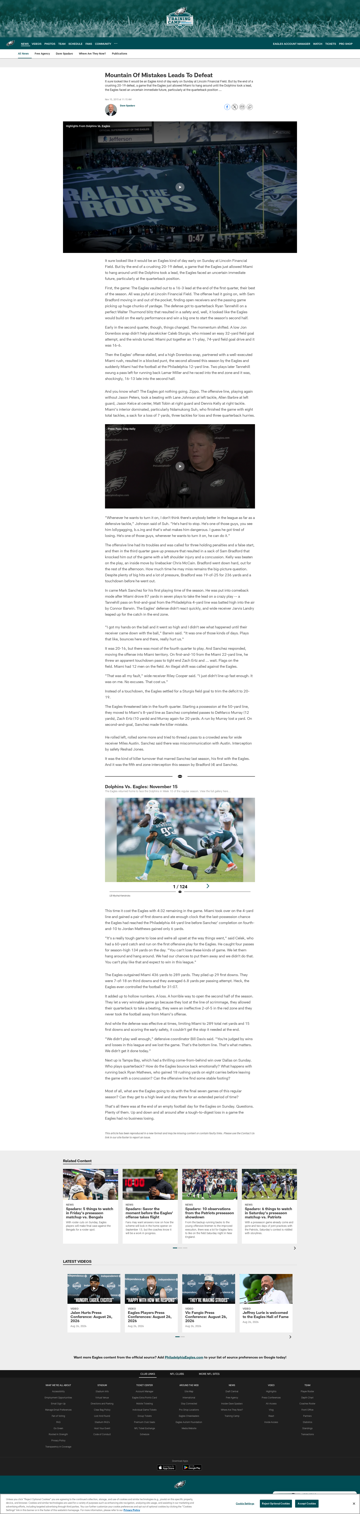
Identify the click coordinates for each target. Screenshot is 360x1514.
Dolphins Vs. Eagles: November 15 (141, 786)
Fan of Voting (58, 1416)
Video (271, 1385)
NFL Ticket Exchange (144, 1428)
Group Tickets (145, 1416)
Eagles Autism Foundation (189, 1422)
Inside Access (271, 1422)
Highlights (271, 1391)
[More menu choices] (115, 43)
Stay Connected (189, 1403)
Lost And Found (102, 1416)
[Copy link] (250, 107)
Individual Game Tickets (145, 1409)
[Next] (208, 886)
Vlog (271, 1409)
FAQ (58, 1422)
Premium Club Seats (144, 1422)
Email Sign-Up (58, 1403)
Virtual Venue (102, 1397)
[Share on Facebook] (227, 109)
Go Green (58, 1428)
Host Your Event (102, 1428)
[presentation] (295, 1249)
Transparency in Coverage (58, 1446)
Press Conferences (271, 1397)
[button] (180, 187)
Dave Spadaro (127, 105)
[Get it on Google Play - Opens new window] (192, 1469)
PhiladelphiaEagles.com (184, 1357)
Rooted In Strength (58, 1434)
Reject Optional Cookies (276, 1503)
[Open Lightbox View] (180, 850)
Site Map (188, 1391)
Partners (307, 1416)
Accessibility (58, 1391)
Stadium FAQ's (102, 1422)
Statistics (307, 1422)
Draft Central (232, 1391)
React (271, 1416)
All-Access (271, 1403)
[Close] (354, 1503)
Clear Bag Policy (102, 1409)
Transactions (307, 1434)
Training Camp (232, 1416)
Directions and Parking (102, 1403)
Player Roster (307, 1391)
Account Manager (144, 1391)
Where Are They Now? (232, 1409)
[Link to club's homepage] (10, 43)
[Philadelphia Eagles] (180, 1485)
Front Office (307, 1409)
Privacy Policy (58, 1440)
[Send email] (242, 109)
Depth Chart (307, 1397)
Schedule (144, 1434)
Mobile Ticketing (144, 1403)
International (189, 1397)
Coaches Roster (307, 1403)
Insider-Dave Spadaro (232, 1403)
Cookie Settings (245, 1503)
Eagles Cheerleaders (189, 1416)
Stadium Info (102, 1391)
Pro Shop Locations (189, 1409)
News (232, 1385)
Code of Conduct (102, 1434)
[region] (180, 1504)
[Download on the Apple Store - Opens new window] (166, 1468)
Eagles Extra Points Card (144, 1397)
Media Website (189, 1428)
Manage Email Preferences (58, 1409)
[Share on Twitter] (235, 109)
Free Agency (232, 1397)
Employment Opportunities (58, 1397)
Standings (307, 1428)
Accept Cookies (307, 1503)
